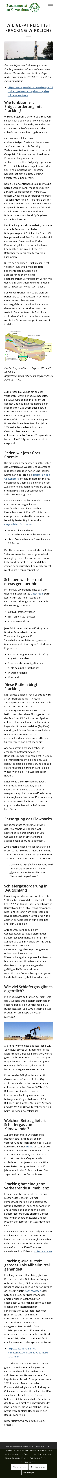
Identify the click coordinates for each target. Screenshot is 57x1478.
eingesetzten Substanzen (18, 524)
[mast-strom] (28, 50)
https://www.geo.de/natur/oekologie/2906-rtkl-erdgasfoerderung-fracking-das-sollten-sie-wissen (32, 91)
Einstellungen (28, 1472)
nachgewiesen (33, 1290)
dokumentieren (43, 1251)
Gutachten (37, 593)
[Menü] (49, 5)
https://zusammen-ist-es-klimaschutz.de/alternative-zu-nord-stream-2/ (28, 1352)
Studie (29, 1146)
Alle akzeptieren (20, 1467)
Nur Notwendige (38, 1467)
